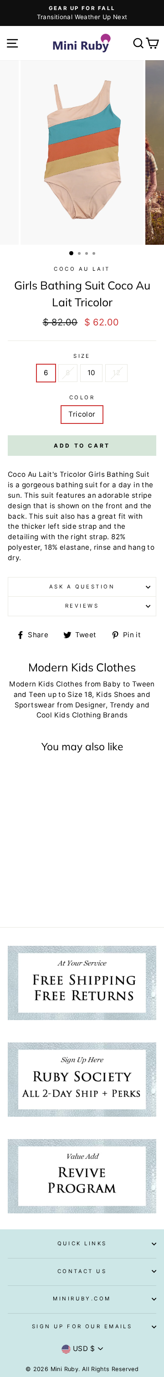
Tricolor (81, 414)
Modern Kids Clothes (45, 684)
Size (82, 356)
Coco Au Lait (82, 269)
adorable (113, 495)
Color (82, 397)
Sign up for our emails (82, 1326)
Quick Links (82, 1243)
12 (116, 372)
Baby (112, 684)
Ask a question (82, 586)
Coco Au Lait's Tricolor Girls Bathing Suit (78, 474)
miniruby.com (82, 1298)
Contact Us (82, 1271)
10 (91, 372)
